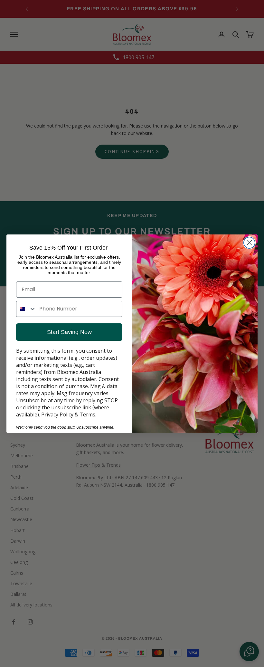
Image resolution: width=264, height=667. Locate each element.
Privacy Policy (57, 414)
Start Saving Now (69, 332)
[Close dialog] (249, 242)
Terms (87, 414)
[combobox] (26, 309)
